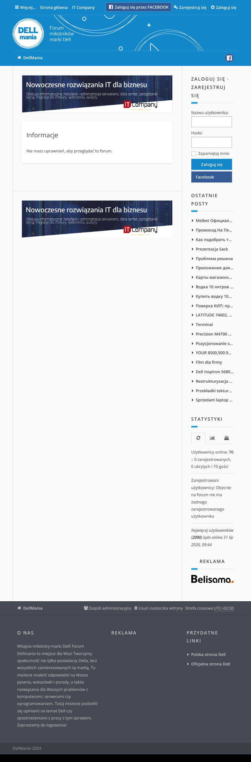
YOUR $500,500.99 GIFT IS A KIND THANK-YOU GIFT (215, 352)
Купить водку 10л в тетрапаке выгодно (215, 296)
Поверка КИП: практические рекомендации (215, 305)
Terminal (204, 324)
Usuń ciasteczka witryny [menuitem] (161, 608)
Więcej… (28, 7)
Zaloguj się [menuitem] (226, 7)
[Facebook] (229, 58)
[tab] (198, 438)
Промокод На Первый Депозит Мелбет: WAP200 (215, 230)
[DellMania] (43, 34)
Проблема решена (214, 258)
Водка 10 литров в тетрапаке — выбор (215, 286)
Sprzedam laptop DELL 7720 (215, 400)
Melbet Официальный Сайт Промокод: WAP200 (215, 220)
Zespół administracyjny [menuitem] (110, 608)
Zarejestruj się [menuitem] (192, 7)
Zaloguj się (208, 79)
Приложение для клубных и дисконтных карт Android (215, 267)
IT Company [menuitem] (83, 7)
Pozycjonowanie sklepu (215, 343)
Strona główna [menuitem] (54, 7)
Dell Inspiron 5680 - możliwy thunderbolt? (215, 371)
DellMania (33, 608)
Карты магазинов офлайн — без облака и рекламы (215, 277)
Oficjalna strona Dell (210, 664)
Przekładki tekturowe (215, 390)
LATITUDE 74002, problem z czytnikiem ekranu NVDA (215, 315)
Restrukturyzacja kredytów (215, 381)
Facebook (205, 177)
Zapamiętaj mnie (213, 153)
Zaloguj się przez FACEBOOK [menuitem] (141, 7)
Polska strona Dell (208, 654)
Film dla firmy (209, 362)
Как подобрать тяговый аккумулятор (215, 239)
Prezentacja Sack (212, 249)
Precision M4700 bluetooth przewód (215, 334)
